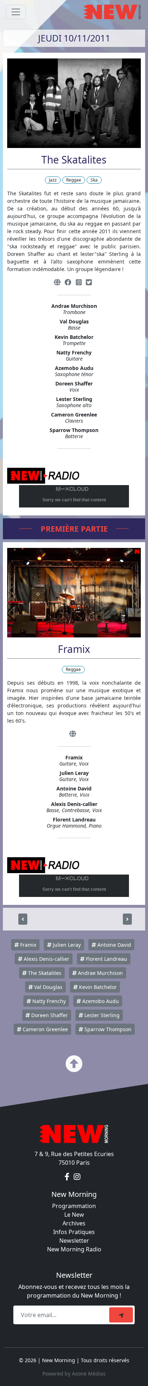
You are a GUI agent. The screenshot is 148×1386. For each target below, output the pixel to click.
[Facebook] (68, 282)
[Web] (57, 282)
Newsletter (74, 1241)
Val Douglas (48, 987)
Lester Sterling (101, 1015)
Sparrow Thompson (107, 1029)
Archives (74, 1223)
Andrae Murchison (100, 972)
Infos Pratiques (74, 1232)
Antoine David (113, 944)
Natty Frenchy (48, 1001)
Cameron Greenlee (44, 1029)
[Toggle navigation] (16, 12)
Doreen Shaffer (49, 1015)
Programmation (74, 1206)
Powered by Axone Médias (74, 1373)
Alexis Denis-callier (45, 958)
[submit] (121, 1314)
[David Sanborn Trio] (127, 919)
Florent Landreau (105, 958)
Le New (74, 1215)
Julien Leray (66, 944)
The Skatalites (44, 972)
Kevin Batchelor (97, 987)
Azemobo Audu (100, 1001)
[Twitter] (89, 282)
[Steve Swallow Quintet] (22, 919)
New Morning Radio (74, 1249)
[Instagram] (79, 282)
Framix (27, 944)
